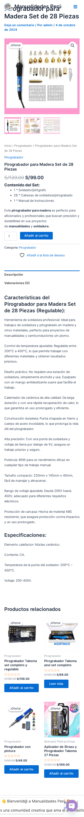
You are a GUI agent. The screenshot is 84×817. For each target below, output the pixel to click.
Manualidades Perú (37, 6)
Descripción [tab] (13, 275)
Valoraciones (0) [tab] (17, 283)
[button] (72, 45)
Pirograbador (23, 145)
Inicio (7, 145)
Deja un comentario (19, 25)
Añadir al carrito (36, 236)
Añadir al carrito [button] (21, 688)
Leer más (56, 684)
